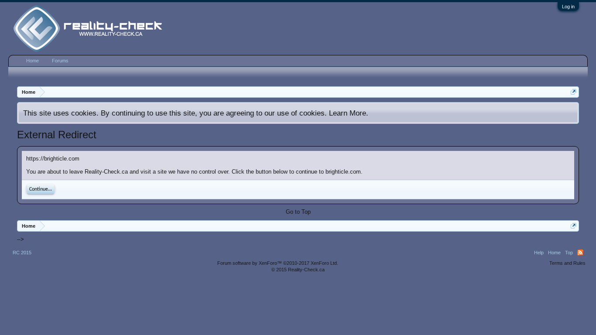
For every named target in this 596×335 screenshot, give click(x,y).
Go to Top (298, 212)
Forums (60, 60)
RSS (580, 253)
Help (539, 252)
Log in (568, 6)
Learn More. (348, 113)
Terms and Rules (567, 263)
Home (32, 60)
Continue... (40, 189)
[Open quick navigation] (573, 92)
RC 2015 (22, 252)
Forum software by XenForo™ (277, 263)
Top (569, 252)
